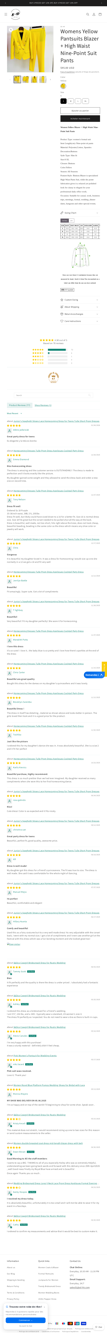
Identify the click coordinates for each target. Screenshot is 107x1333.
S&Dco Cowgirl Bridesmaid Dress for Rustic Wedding (40, 962)
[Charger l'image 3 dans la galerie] (34, 79)
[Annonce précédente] (5, 3)
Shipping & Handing (16, 1280)
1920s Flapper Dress (47, 1299)
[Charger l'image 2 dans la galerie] (25, 79)
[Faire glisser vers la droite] (50, 79)
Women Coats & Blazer (48, 1267)
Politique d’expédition (70, 1331)
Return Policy (13, 1286)
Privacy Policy (13, 1299)
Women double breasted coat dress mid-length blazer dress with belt (48, 1143)
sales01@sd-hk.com (80, 1287)
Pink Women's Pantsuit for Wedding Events (35, 1055)
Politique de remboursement (85, 1329)
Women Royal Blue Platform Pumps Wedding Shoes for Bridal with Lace (49, 1085)
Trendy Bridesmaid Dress (49, 1286)
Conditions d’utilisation (51, 1331)
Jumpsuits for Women (48, 1280)
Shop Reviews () (43, 405)
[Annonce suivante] (102, 3)
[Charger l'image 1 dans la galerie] (17, 79)
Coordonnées (86, 1331)
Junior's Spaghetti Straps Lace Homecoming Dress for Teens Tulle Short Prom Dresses (56, 421)
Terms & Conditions (16, 1292)
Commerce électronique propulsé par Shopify (55, 1329)
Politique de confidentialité (29, 1331)
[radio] (63, 86)
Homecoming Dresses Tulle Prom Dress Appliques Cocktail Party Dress (49, 450)
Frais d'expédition (67, 72)
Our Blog (11, 1273)
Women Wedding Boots (48, 1292)
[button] (6, 14)
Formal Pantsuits (46, 1273)
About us (11, 1267)
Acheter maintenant (80, 118)
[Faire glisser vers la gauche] (10, 79)
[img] (53, 340)
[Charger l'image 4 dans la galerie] (42, 79)
